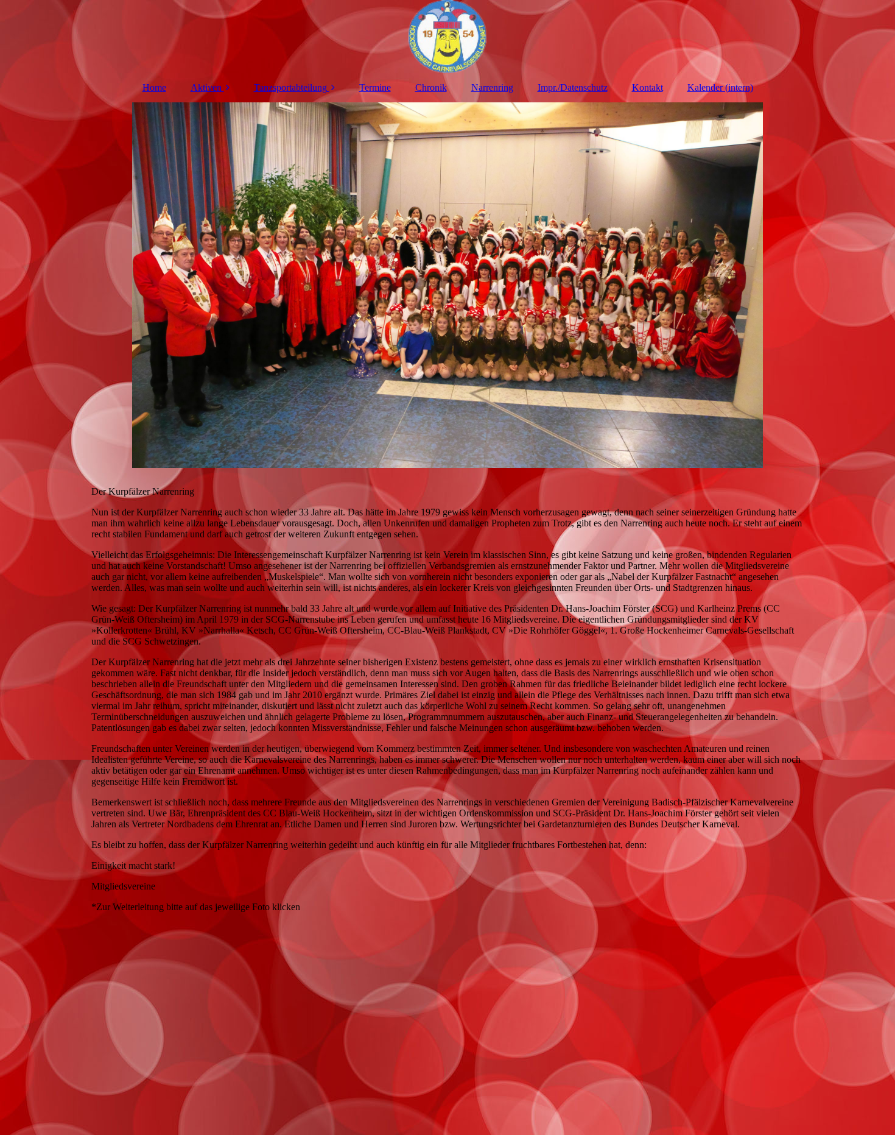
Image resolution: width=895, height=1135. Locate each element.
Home (154, 87)
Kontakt (647, 87)
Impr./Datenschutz (573, 87)
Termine (375, 87)
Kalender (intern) (720, 87)
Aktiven (206, 87)
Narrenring (492, 87)
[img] (447, 36)
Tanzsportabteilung (290, 87)
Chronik (431, 87)
